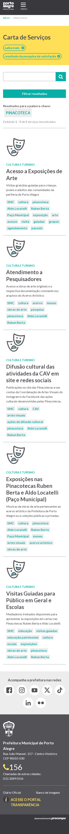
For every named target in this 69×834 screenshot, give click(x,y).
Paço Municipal (18, 215)
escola (11, 644)
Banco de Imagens (48, 792)
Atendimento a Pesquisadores (24, 275)
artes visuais (16, 415)
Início (6, 18)
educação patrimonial (22, 637)
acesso (12, 221)
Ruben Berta (40, 208)
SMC (10, 202)
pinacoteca (40, 202)
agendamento (17, 228)
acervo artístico (41, 542)
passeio (37, 228)
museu (51, 303)
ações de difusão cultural (25, 422)
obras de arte (17, 309)
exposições (29, 644)
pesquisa (37, 309)
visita (25, 221)
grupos (54, 221)
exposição (40, 215)
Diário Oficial (12, 792)
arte (55, 215)
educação (25, 631)
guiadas (39, 221)
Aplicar (61, 76)
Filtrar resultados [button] (34, 93)
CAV (36, 408)
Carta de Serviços (27, 37)
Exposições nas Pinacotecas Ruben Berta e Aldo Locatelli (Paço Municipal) (32, 489)
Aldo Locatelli (17, 208)
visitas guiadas (46, 631)
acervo (38, 303)
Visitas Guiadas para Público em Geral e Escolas (30, 600)
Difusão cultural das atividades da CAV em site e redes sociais (32, 373)
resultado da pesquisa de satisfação (31, 56)
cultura (23, 202)
